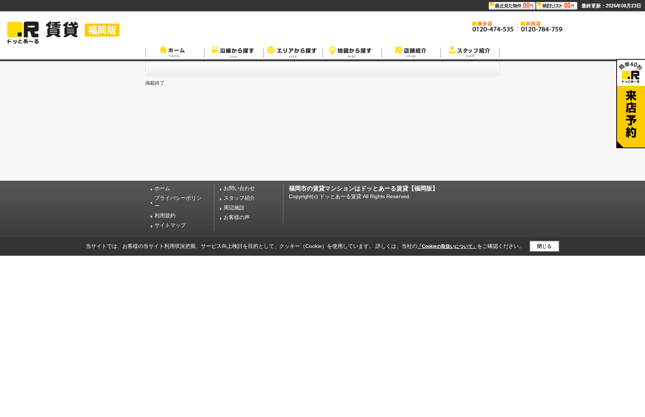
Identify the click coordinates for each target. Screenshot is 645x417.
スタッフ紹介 (239, 198)
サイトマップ (170, 225)
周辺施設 (234, 208)
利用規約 (165, 215)
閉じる (544, 246)
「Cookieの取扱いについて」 (447, 246)
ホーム (162, 188)
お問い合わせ (239, 188)
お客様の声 (237, 217)
